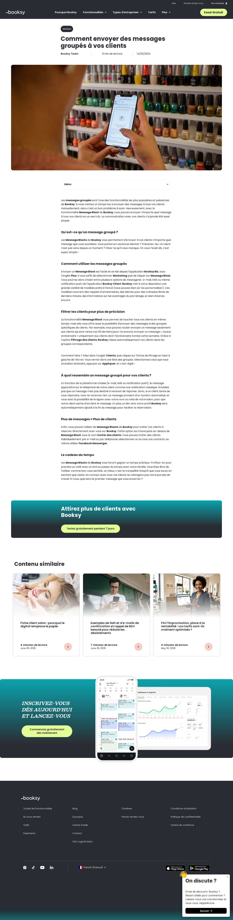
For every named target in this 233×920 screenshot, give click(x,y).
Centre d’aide (80, 825)
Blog (75, 808)
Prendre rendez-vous (193, 3)
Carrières (127, 808)
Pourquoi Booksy (66, 12)
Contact (77, 833)
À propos (77, 816)
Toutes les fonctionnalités (37, 808)
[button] (95, 12)
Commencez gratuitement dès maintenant (47, 731)
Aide (174, 3)
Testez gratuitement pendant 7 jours (90, 528)
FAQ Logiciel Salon (82, 841)
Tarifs (152, 12)
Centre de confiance (182, 825)
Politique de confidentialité (186, 816)
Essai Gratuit (213, 12)
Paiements (29, 833)
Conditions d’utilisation (184, 808)
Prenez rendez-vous (133, 816)
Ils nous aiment (32, 816)
